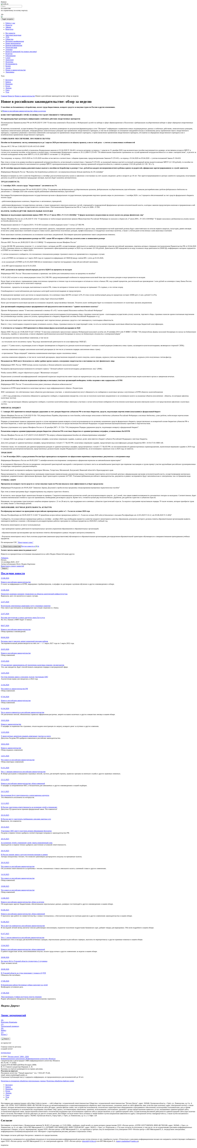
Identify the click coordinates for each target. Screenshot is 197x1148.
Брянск (8, 82)
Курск (7, 86)
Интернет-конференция (14, 41)
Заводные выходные (13, 35)
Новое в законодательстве (15, 70)
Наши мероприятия (13, 43)
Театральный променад (10, 1025)
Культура (8, 54)
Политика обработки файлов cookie (60, 1081)
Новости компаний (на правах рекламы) (21, 52)
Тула (7, 92)
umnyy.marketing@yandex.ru (127, 1141)
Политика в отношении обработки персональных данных (23, 1081)
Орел (7, 90)
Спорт (7, 58)
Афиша (8, 27)
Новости (8, 25)
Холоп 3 (4, 1033)
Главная (4, 96)
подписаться (6, 1053)
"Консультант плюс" (25, 542)
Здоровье (9, 49)
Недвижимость (11, 64)
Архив (8, 68)
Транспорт (9, 60)
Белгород (9, 80)
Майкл (3, 1029)
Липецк (8, 88)
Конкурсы (9, 29)
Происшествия (11, 47)
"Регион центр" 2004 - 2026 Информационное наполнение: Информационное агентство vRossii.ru (28, 1058)
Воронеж (9, 84)
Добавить (4, 558)
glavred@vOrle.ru (89, 1141)
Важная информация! (13, 45)
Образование (10, 56)
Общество (9, 39)
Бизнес (8, 66)
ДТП (7, 37)
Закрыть (5, 568)
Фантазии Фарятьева (9, 1021)
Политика (9, 62)
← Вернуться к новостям (11, 546)
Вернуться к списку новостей (12, 566)
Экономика (9, 72)
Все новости (10, 33)
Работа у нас (10, 23)
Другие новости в (28, 546)
